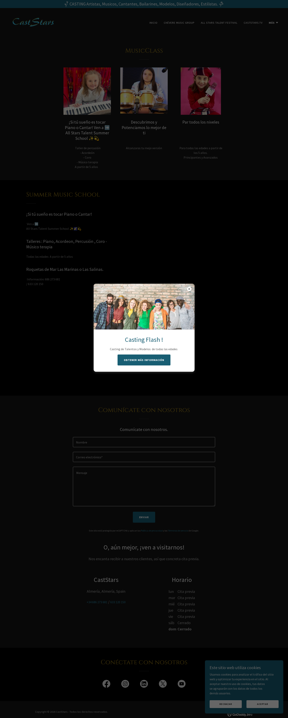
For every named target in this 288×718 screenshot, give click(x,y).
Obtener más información (144, 360)
